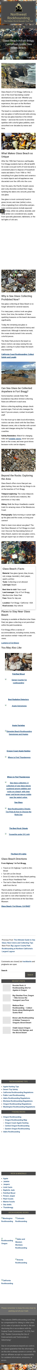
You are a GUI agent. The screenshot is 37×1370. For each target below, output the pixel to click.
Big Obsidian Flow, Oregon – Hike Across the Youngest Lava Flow (23, 997)
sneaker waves (15, 439)
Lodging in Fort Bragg (10, 643)
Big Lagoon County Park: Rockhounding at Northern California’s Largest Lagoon (17, 949)
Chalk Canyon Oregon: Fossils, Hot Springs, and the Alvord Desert (23, 1030)
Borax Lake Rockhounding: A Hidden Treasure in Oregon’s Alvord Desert (23, 1020)
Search (4, 970)
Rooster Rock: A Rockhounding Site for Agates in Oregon (22, 987)
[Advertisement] (18, 244)
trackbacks (27, 961)
